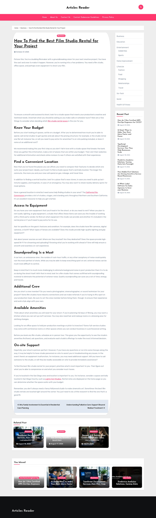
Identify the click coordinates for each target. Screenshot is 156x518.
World (119, 99)
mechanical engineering (29, 478)
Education (121, 42)
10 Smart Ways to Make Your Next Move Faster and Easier (62, 484)
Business (61, 36)
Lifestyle (120, 67)
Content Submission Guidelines (86, 17)
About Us (54, 17)
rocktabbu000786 (27, 440)
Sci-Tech (120, 93)
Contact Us (65, 17)
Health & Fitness (123, 105)
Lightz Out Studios (53, 379)
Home (44, 17)
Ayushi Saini (56, 440)
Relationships (123, 83)
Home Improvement (125, 61)
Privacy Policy (108, 17)
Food (120, 74)
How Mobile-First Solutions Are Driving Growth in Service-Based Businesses (61, 437)
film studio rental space (58, 121)
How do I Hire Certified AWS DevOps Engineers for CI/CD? (29, 484)
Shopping (122, 79)
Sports (121, 55)
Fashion (121, 70)
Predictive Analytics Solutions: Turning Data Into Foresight (126, 162)
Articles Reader (77, 7)
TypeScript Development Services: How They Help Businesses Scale (28, 437)
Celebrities (122, 51)
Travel (120, 88)
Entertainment (123, 47)
